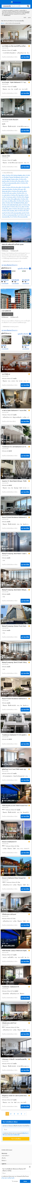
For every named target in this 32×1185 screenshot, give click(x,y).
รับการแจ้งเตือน (16, 1138)
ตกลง (25, 1181)
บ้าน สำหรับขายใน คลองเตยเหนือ (19, 217)
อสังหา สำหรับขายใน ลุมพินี (9, 199)
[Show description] (29, 46)
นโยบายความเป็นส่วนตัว (14, 1134)
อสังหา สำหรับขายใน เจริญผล (21, 197)
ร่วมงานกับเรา (5, 1155)
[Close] (30, 1167)
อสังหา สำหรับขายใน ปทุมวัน (15, 191)
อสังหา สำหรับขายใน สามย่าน (21, 201)
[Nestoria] (16, 2)
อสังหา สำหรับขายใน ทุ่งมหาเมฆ (17, 209)
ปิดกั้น (25, 17)
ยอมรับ (29, 17)
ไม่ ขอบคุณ (15, 1181)
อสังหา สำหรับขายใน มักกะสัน (10, 187)
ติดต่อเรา (4, 1160)
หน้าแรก (2, 23)
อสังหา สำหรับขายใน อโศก (13, 181)
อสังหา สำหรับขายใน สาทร (14, 207)
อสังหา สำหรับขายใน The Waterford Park (13, 203)
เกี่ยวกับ (4, 1158)
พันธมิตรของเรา (7, 15)
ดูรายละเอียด (25, 57)
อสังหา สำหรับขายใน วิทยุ (13, 195)
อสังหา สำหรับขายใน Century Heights (12, 175)
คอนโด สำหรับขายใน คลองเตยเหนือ (11, 213)
